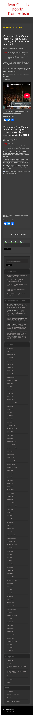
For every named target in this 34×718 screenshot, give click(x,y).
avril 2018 (10, 522)
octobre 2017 (11, 541)
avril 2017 (10, 560)
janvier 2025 (10, 374)
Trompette (10, 53)
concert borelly (16, 57)
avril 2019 (10, 483)
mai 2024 (10, 390)
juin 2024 (10, 387)
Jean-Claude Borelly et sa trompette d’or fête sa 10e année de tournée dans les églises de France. (17, 313)
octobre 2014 (11, 638)
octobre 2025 (11, 354)
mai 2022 (10, 435)
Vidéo (14, 53)
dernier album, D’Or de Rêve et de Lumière (16, 160)
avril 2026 (10, 348)
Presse (9, 676)
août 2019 (10, 470)
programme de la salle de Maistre (18, 68)
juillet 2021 (10, 451)
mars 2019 (10, 486)
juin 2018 (10, 515)
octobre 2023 (11, 399)
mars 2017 (10, 564)
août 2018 (10, 509)
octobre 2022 (11, 425)
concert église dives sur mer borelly (20, 148)
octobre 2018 (11, 502)
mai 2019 (10, 480)
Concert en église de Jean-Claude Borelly (18, 52)
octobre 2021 (11, 444)
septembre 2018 (12, 506)
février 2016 (10, 602)
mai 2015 (10, 618)
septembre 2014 (12, 641)
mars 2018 (10, 525)
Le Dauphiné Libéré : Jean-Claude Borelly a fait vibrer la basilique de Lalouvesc (17, 306)
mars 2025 (10, 370)
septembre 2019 (12, 467)
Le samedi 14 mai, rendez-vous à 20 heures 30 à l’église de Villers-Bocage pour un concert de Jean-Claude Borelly (16, 326)
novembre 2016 (11, 573)
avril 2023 (10, 416)
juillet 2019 (10, 473)
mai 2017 (10, 557)
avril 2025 (10, 367)
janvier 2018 (10, 531)
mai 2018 (10, 519)
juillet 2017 (10, 551)
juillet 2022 (10, 432)
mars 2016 (10, 599)
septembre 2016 (12, 580)
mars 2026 (10, 351)
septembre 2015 (12, 615)
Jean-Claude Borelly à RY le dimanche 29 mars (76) (15, 280)
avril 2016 (10, 596)
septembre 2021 (12, 448)
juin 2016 (10, 589)
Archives (9, 663)
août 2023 (10, 406)
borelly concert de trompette (15, 54)
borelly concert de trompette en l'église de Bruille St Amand (18, 56)
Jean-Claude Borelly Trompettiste (18, 9)
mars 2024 (10, 396)
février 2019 (10, 490)
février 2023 (10, 419)
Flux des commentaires (14, 698)
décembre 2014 (11, 631)
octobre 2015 (11, 612)
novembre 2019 (11, 461)
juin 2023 (10, 412)
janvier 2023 (10, 422)
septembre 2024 (12, 380)
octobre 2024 (11, 377)
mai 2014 (10, 647)
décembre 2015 (11, 606)
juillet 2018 (10, 512)
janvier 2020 (10, 457)
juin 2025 (10, 361)
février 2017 (10, 567)
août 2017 (10, 548)
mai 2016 (10, 593)
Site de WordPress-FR (13, 701)
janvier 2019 (10, 493)
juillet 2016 (10, 586)
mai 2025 (10, 364)
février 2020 (10, 454)
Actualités (10, 660)
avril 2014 (10, 651)
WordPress (13, 712)
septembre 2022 (12, 428)
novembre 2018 (11, 499)
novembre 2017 (11, 538)
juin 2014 (10, 644)
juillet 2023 (10, 409)
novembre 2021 (11, 441)
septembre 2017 (12, 544)
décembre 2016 (11, 570)
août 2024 (10, 383)
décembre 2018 (11, 496)
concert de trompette (17, 147)
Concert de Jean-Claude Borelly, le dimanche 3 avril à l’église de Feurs (17, 319)
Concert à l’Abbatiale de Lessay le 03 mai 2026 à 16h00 (17, 275)
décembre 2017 (11, 535)
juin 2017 (10, 554)
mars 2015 (10, 625)
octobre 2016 (11, 577)
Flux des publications (13, 694)
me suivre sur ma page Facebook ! (15, 112)
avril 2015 (10, 622)
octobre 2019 (11, 464)
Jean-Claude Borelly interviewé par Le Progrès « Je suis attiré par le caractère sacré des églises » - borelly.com (17, 334)
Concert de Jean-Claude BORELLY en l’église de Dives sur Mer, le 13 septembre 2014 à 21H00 (16, 130)
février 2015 (10, 628)
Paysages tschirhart (13, 318)
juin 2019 (10, 477)
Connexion (10, 691)
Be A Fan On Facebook (18, 234)
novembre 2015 (11, 609)
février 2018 (10, 528)
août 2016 (10, 583)
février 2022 (10, 438)
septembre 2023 (12, 403)
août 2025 (10, 358)
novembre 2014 (11, 635)
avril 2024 (10, 393)
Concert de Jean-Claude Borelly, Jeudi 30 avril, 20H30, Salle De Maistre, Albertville (16, 40)
